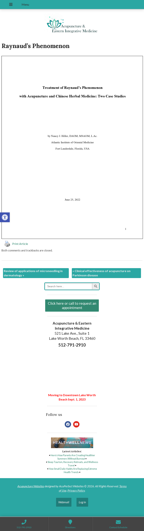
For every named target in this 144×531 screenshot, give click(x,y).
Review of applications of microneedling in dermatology (33, 273)
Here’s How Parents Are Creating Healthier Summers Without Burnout (73, 457)
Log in (82, 502)
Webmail (63, 502)
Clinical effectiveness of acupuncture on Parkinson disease (101, 273)
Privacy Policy (76, 490)
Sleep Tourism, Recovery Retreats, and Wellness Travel (73, 463)
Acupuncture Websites (30, 486)
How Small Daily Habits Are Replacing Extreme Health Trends (73, 470)
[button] (5, 217)
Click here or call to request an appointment (72, 305)
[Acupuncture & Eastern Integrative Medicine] (72, 24)
